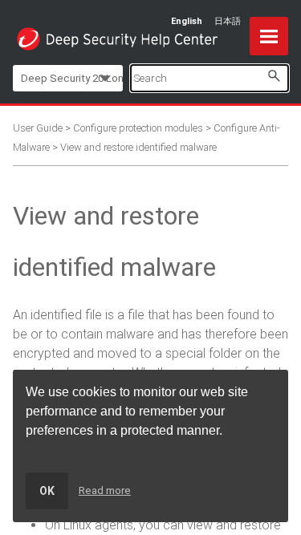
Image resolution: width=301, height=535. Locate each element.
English (186, 21)
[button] (273, 76)
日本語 (227, 21)
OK (47, 490)
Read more (105, 490)
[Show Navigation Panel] (269, 36)
